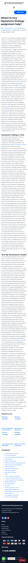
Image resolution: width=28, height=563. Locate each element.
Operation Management (11, 468)
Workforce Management (11, 497)
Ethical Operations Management (13, 464)
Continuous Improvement (11, 453)
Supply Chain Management (12, 489)
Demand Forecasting (10, 461)
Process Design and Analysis (12, 476)
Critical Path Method (10, 455)
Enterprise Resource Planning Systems (15, 463)
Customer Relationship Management (14, 457)
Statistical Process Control (12, 487)
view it (19, 81)
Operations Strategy (10, 472)
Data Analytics (8, 459)
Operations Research (10, 470)
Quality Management (10, 481)
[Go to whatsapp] (3, 558)
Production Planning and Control (13, 478)
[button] (14, 7)
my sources (20, 340)
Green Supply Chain (10, 466)
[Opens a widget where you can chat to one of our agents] (22, 560)
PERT (6, 474)
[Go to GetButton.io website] (3, 561)
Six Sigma (7, 485)
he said (8, 106)
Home (2, 28)
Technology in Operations (12, 495)
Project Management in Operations (14, 480)
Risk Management (9, 483)
